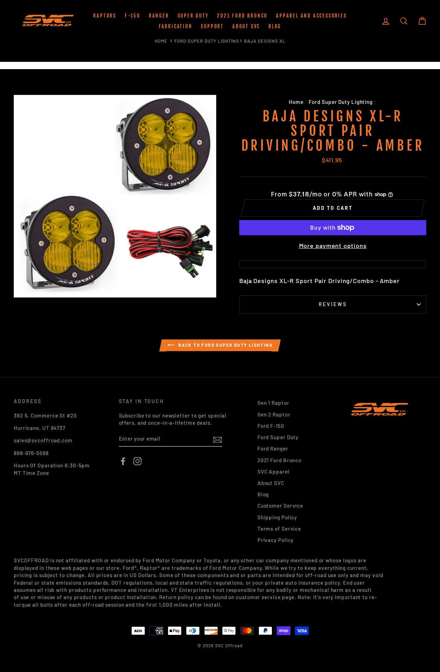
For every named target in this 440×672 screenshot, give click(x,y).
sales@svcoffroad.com (43, 440)
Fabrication (175, 26)
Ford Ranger (272, 448)
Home (161, 41)
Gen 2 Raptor (273, 414)
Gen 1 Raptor (273, 403)
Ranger (159, 16)
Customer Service (280, 505)
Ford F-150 (270, 426)
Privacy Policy (275, 540)
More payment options (333, 245)
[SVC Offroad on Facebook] (123, 461)
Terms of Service (279, 528)
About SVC (246, 26)
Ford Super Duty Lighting (206, 41)
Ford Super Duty (278, 437)
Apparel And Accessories (311, 16)
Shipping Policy (277, 517)
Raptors (104, 16)
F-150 (132, 16)
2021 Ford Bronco (242, 16)
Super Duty (193, 16)
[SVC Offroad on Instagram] (137, 461)
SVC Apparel (273, 471)
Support (212, 26)
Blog (274, 26)
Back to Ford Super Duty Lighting (225, 345)
